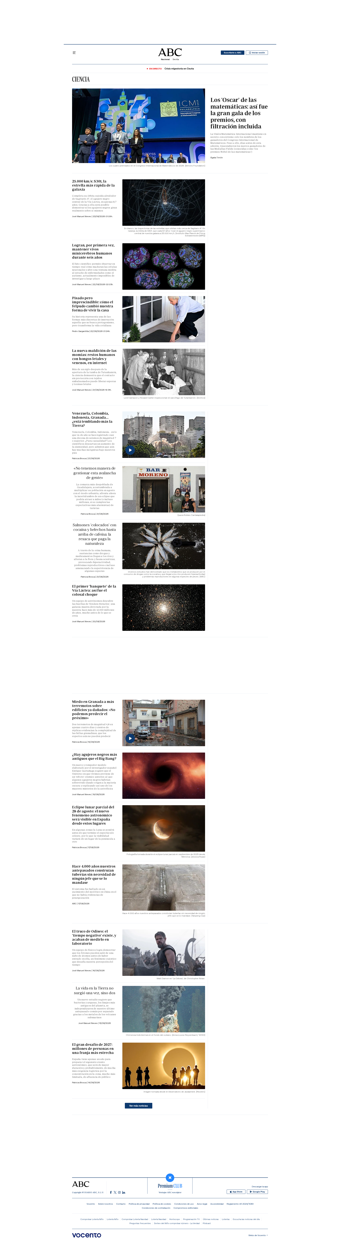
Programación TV (191, 1219)
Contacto (121, 1203)
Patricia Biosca (79, 458)
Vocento (91, 1203)
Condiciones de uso (184, 1203)
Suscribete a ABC (232, 52)
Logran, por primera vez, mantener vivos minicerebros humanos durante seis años (93, 251)
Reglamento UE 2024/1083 (240, 1203)
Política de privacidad (139, 1203)
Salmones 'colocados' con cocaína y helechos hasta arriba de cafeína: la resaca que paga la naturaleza (94, 534)
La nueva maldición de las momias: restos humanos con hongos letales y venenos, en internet (94, 356)
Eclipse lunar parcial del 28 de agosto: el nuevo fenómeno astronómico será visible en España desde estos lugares (93, 815)
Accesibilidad (216, 1203)
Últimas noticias (211, 1219)
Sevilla (176, 59)
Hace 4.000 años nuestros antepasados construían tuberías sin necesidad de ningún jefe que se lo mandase (94, 874)
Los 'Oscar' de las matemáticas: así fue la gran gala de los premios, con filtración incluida (239, 113)
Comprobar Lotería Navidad (135, 1219)
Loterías (226, 1219)
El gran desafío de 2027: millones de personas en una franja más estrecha (93, 1048)
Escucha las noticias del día (246, 1219)
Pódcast (207, 1223)
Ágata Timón (216, 157)
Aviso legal (202, 1203)
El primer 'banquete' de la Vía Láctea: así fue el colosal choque (94, 590)
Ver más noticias (138, 1105)
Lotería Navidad (158, 1219)
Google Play (259, 1191)
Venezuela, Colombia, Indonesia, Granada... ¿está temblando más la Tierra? (92, 419)
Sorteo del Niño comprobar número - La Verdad (177, 1223)
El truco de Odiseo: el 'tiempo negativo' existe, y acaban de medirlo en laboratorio (94, 937)
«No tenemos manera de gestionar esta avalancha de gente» (94, 473)
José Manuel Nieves (82, 216)
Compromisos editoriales (186, 1208)
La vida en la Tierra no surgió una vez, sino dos (94, 990)
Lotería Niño (112, 1219)
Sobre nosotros (105, 1203)
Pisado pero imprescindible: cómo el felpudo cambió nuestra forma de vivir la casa (92, 304)
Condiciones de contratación (156, 1208)
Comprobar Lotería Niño (92, 1219)
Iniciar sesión (258, 52)
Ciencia (81, 79)
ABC (74, 903)
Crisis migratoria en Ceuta (179, 68)
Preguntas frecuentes (140, 1223)
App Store (237, 1191)
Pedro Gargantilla (80, 331)
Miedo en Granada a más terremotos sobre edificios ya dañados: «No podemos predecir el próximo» (93, 709)
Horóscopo (174, 1219)
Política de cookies (162, 1203)
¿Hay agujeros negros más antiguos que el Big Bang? (94, 756)
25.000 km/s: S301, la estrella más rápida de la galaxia (93, 185)
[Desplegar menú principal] (74, 53)
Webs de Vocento (257, 1235)
